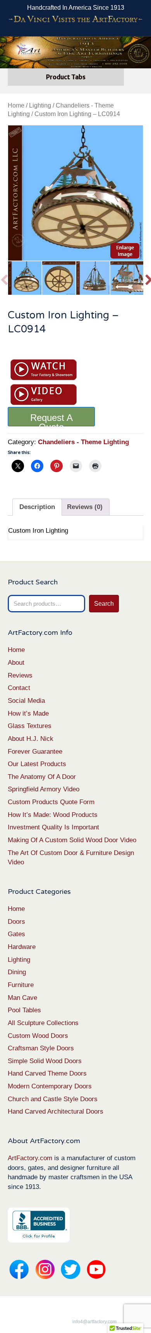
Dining (17, 972)
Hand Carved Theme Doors (47, 1073)
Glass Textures (29, 726)
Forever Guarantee (35, 751)
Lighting (40, 105)
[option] (75, 193)
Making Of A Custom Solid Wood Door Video (72, 840)
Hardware (22, 947)
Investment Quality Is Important (53, 827)
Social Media (26, 700)
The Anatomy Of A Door (42, 776)
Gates (16, 934)
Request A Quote (51, 419)
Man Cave (22, 997)
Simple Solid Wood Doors (45, 1061)
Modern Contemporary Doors (50, 1086)
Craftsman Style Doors (41, 1048)
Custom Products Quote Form (51, 802)
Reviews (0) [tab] (85, 507)
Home (16, 105)
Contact (19, 688)
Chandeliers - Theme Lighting (83, 442)
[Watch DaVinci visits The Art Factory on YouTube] (75, 19)
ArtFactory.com (30, 1158)
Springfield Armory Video (43, 789)
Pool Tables (24, 1010)
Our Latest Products (37, 764)
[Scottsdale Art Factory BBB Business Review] (39, 1224)
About (16, 662)
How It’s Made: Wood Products (53, 815)
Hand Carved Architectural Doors (55, 1111)
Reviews (20, 675)
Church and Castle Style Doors (53, 1099)
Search (104, 603)
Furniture (21, 985)
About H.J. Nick (30, 738)
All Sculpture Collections (43, 1023)
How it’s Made (28, 713)
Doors (16, 921)
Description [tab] (37, 507)
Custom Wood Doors (38, 1035)
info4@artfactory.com (94, 1321)
